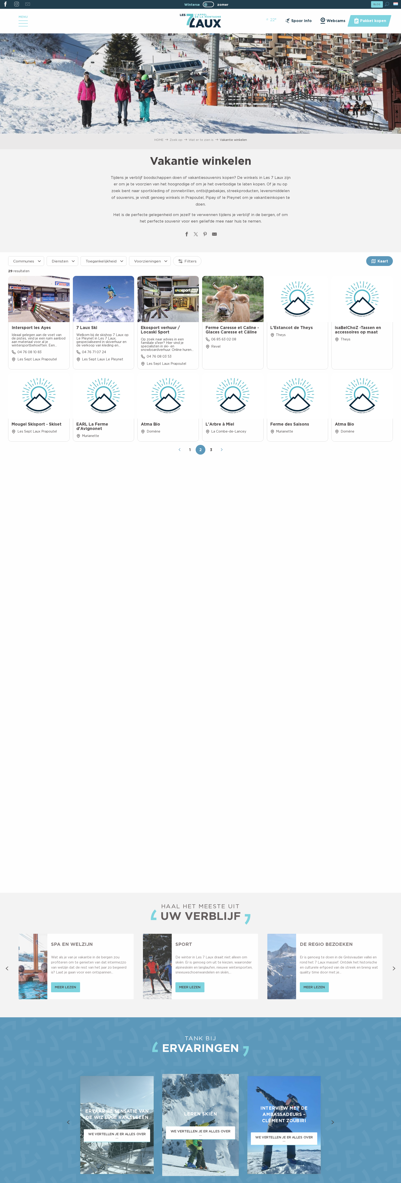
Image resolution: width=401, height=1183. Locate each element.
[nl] (396, 4)
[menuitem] (200, 21)
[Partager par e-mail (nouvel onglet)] (214, 235)
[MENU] (23, 25)
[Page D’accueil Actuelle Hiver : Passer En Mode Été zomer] (208, 4)
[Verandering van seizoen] (210, 4)
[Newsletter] (27, 4)
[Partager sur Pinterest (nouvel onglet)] (205, 235)
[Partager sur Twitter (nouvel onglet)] (196, 235)
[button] (387, 4)
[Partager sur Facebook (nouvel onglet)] (186, 235)
